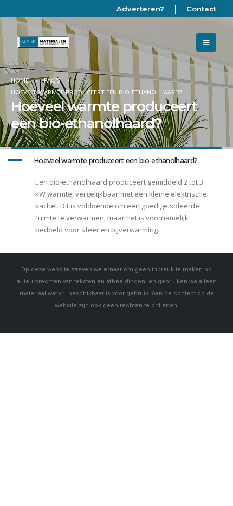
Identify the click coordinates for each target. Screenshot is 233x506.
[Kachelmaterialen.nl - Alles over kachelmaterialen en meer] (43, 42)
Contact (201, 8)
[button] (116, 160)
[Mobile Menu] (206, 42)
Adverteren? (140, 8)
